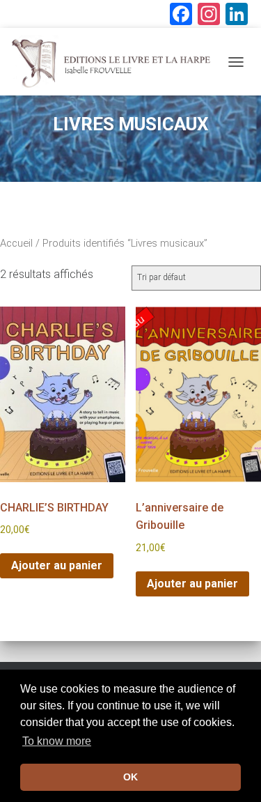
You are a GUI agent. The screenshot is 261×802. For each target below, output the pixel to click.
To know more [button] (56, 741)
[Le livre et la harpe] (115, 61)
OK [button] (130, 776)
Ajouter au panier (56, 565)
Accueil (16, 243)
